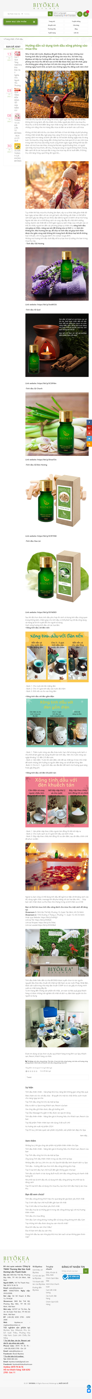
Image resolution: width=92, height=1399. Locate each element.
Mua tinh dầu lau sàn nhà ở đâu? (38, 1227)
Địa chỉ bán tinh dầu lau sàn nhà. (38, 1230)
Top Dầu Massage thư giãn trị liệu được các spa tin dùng (48, 1113)
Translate (72, 15)
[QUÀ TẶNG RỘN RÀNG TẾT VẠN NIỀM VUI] (17, 89)
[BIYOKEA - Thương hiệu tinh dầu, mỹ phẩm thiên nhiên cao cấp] (46, 5)
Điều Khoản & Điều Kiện (51, 1273)
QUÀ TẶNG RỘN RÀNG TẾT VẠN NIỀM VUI (16, 101)
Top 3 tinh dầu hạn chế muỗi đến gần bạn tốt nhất (45, 1202)
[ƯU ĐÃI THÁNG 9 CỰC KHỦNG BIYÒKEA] (17, 146)
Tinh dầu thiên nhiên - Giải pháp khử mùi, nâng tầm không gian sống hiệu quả (56, 1092)
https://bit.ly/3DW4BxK (47, 925)
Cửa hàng (76, 25)
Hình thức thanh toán (52, 1285)
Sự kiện (29, 1087)
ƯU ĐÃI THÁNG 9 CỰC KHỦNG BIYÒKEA (17, 155)
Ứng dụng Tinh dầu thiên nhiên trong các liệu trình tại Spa (48, 1159)
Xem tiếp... (84, 1135)
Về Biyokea (37, 1266)
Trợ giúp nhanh (49, 1267)
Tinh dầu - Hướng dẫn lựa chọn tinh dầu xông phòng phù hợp (50, 1166)
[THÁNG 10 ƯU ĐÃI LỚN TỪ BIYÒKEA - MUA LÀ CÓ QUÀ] (17, 115)
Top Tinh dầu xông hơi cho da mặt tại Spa (42, 1102)
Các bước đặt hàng (51, 1297)
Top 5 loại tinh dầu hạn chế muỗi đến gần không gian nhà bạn (50, 1170)
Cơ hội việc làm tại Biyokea (39, 1276)
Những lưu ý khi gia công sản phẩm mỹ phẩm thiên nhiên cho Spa (51, 1145)
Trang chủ (52, 21)
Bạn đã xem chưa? (34, 1194)
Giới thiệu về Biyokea (38, 1271)
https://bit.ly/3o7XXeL (47, 922)
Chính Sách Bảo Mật (52, 1279)
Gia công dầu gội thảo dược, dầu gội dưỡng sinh (44, 1109)
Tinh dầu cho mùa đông (35, 1216)
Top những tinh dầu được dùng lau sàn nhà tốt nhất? (46, 1223)
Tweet (29, 1077)
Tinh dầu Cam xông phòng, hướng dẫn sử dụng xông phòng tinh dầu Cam (55, 1219)
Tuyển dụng (52, 33)
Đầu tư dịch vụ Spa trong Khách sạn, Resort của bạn (46, 1105)
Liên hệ (76, 33)
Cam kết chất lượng (51, 1291)
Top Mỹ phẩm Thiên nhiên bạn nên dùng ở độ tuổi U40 (47, 1122)
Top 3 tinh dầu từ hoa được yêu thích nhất (42, 1206)
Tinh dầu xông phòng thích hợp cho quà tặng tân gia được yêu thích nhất (54, 1199)
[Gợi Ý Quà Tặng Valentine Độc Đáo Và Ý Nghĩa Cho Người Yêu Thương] (17, 53)
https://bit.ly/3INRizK (43, 920)
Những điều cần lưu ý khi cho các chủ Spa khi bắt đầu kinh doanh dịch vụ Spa (56, 1162)
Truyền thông (76, 21)
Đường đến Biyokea (37, 1288)
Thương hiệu (52, 29)
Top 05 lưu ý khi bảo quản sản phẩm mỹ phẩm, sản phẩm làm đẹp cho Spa (55, 1130)
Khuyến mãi (52, 25)
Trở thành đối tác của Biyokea (39, 1282)
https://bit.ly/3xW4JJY (49, 917)
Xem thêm (30, 1140)
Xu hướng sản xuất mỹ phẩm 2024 (39, 1126)
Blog (76, 29)
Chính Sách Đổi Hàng (52, 1303)
